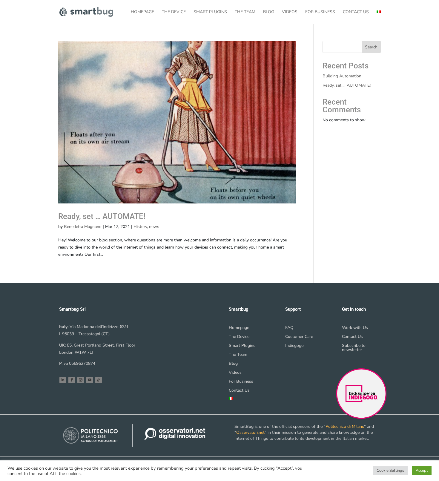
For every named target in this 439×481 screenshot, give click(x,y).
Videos (289, 12)
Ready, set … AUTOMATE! (101, 216)
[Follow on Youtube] (89, 380)
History (140, 226)
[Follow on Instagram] (80, 380)
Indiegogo (294, 346)
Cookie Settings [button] (390, 470)
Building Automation (342, 76)
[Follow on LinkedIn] (62, 380)
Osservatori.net (250, 432)
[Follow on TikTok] (98, 380)
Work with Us (355, 328)
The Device (174, 12)
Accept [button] (422, 470)
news (154, 226)
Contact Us (356, 12)
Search (371, 47)
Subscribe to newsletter (354, 348)
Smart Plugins (210, 12)
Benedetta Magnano (83, 226)
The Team (245, 12)
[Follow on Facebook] (71, 380)
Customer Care (299, 337)
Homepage (142, 12)
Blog (268, 12)
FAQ (289, 328)
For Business (320, 12)
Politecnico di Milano (345, 426)
